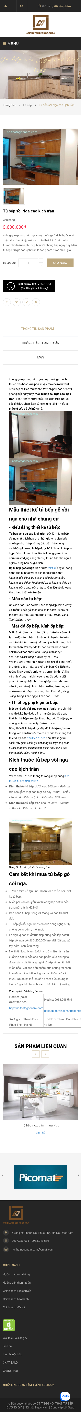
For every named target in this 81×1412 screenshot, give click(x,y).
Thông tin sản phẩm (37, 329)
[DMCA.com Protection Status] (9, 1324)
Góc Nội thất (10, 1370)
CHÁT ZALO (10, 1362)
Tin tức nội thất (12, 1354)
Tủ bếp (28, 105)
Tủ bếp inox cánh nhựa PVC (40, 1125)
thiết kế (52, 568)
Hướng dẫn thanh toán (40, 343)
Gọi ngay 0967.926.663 (34, 286)
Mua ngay (60, 263)
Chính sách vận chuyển (17, 1290)
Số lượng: (9, 263)
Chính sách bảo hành (16, 1299)
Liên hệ (40, 1132)
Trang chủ (10, 105)
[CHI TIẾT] (40, 1092)
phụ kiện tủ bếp (36, 738)
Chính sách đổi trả (14, 1307)
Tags (40, 357)
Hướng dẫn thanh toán (17, 1282)
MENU (12, 43)
